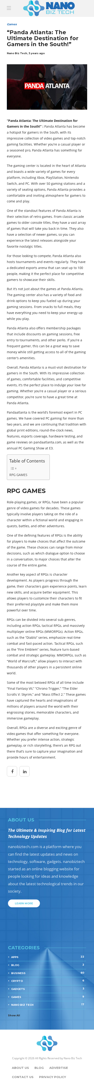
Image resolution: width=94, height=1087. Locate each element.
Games (47, 997)
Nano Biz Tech (47, 1004)
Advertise (58, 1068)
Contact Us (23, 1077)
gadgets (47, 989)
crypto (47, 981)
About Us (20, 1068)
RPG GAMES (18, 475)
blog (47, 965)
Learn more (24, 903)
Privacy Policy (52, 1077)
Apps (47, 957)
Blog (39, 1068)
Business (47, 973)
